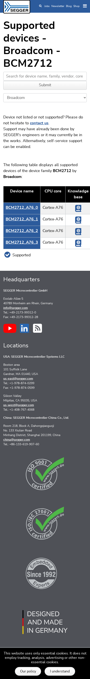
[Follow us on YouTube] (9, 328)
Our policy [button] (28, 671)
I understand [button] (60, 671)
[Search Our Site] (40, 6)
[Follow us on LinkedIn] (25, 328)
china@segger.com (16, 439)
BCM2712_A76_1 (22, 219)
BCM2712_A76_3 (22, 243)
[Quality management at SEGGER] (45, 473)
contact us (39, 123)
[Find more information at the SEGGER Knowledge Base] (78, 208)
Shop (76, 6)
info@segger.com (15, 308)
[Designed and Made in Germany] (45, 622)
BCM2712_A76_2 (22, 231)
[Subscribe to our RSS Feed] (37, 328)
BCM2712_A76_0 (22, 208)
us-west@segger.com (18, 405)
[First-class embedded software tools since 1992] (45, 572)
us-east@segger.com (18, 378)
